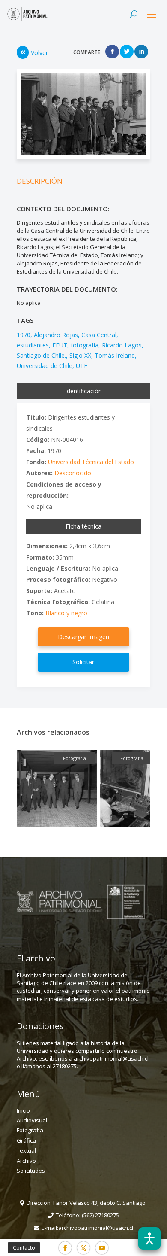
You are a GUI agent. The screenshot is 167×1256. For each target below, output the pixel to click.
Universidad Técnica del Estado (91, 462)
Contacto (24, 1247)
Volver (39, 53)
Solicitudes (31, 1170)
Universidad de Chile (44, 366)
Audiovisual (32, 1120)
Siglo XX (80, 355)
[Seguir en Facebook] (65, 1247)
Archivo (26, 1161)
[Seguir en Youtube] (101, 1247)
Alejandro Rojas (56, 335)
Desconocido (72, 473)
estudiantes (33, 345)
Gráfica (26, 1140)
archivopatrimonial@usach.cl (95, 1228)
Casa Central (98, 335)
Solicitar (83, 662)
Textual (26, 1150)
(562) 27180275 (100, 1215)
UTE (81, 366)
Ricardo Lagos (122, 345)
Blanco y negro (66, 613)
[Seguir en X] (83, 1247)
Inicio (23, 1110)
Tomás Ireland (115, 355)
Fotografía (30, 1130)
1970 (23, 335)
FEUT (59, 345)
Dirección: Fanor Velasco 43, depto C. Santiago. (87, 1203)
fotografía (84, 345)
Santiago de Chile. (41, 355)
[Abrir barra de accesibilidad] (149, 1238)
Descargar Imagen (83, 637)
